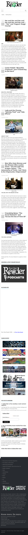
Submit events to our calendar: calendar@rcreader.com (13, 522)
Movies (4, 477)
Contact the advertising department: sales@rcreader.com (13, 521)
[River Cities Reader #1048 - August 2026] (14, 309)
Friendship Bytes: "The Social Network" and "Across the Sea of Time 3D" (15, 215)
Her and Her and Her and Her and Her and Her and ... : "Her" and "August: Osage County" (15, 23)
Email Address (6, 417)
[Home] (14, 4)
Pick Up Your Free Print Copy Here (9, 460)
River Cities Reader (19, 332)
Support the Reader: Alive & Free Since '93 (11, 466)
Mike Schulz (5, 29)
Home (3, 14)
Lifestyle (4, 481)
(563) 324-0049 (4, 518)
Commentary (5, 472)
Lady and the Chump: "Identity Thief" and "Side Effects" (15, 112)
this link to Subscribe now (13, 448)
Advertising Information (7, 464)
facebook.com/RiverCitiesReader (8, 523)
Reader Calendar (6, 468)
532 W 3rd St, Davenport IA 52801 (8, 516)
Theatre (4, 473)
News (3, 470)
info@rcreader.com (5, 519)
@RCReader (3, 525)
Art (3, 479)
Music (3, 475)
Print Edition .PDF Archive (8, 462)
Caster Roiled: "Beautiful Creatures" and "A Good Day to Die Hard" (16, 69)
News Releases (5, 483)
